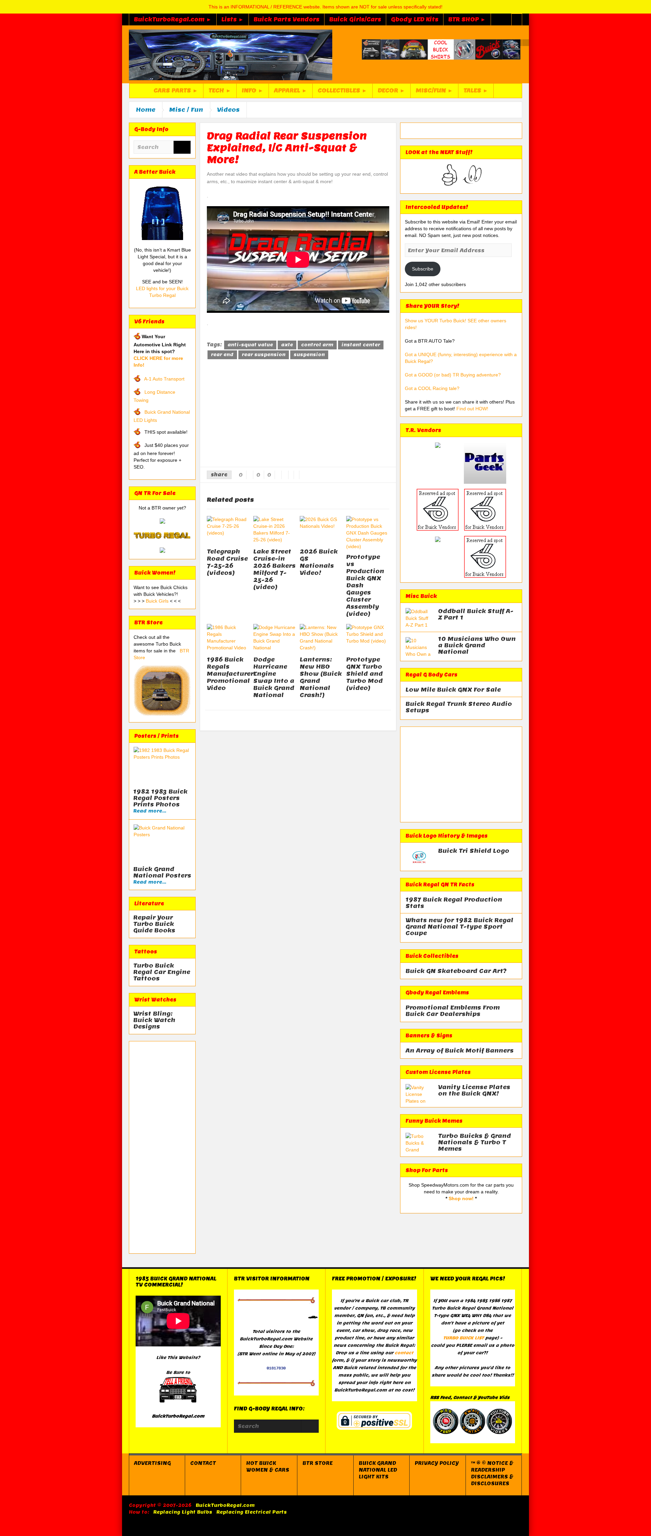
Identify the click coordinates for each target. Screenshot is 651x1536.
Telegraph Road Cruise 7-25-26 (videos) (227, 562)
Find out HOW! (472, 408)
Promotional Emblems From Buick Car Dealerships (453, 1010)
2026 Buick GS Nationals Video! (319, 562)
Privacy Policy (437, 1463)
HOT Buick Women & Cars (267, 1466)
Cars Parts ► (176, 90)
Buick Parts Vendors (286, 19)
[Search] (182, 147)
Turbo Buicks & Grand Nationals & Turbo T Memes (474, 1142)
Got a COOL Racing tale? (432, 388)
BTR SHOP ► (467, 19)
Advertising (152, 1463)
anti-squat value (250, 345)
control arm (317, 345)
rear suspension (263, 355)
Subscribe (422, 269)
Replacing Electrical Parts (251, 1512)
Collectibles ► (342, 90)
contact (404, 1352)
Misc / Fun (186, 109)
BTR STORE (317, 1463)
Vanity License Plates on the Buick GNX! (474, 1090)
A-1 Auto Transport (164, 379)
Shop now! (461, 1198)
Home (145, 109)
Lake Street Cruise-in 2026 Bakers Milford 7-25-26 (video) (274, 569)
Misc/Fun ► (434, 90)
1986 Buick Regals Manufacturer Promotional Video (230, 674)
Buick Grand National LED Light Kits (378, 1470)
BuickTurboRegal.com (225, 1505)
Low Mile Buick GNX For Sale (453, 690)
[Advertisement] (162, 1147)
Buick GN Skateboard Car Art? (456, 971)
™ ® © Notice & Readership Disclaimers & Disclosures (492, 1473)
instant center (360, 345)
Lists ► (232, 19)
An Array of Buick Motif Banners (460, 1050)
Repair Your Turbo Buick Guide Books (154, 924)
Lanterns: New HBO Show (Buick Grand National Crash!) (321, 677)
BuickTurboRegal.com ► (173, 19)
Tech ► (220, 90)
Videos (228, 109)
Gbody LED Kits (414, 19)
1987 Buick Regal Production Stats (454, 902)
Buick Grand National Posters (162, 872)
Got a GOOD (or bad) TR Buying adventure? (453, 374)
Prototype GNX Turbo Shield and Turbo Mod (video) (364, 674)
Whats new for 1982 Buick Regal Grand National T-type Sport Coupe (459, 926)
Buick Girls (158, 601)
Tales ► (475, 90)
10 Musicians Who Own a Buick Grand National (477, 645)
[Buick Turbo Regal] (230, 54)
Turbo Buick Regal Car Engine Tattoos (161, 972)
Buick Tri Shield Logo (473, 851)
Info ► (252, 90)
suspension (309, 355)
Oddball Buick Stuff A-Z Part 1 (475, 614)
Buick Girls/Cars (355, 19)
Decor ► (391, 90)
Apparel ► (290, 90)
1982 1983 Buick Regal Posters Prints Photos (160, 798)
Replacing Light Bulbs (182, 1512)
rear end (222, 355)
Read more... (149, 811)
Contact (203, 1463)
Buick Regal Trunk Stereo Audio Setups (459, 707)
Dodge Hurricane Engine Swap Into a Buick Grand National (273, 677)
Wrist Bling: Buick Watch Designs (154, 1020)
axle (287, 345)
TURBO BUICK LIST (463, 1337)
